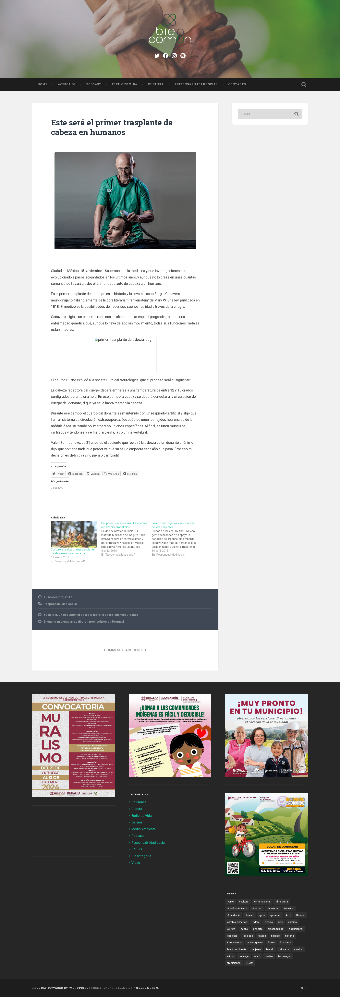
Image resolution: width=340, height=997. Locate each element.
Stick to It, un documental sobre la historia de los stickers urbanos (91, 615)
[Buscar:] (270, 114)
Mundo (270, 949)
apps (262, 915)
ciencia (269, 921)
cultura (231, 928)
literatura (285, 942)
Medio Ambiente (143, 829)
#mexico (257, 908)
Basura (300, 915)
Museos (284, 949)
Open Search (304, 84)
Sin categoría (141, 856)
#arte (230, 901)
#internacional (262, 901)
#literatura (282, 901)
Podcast (93, 84)
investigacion (255, 942)
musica (298, 949)
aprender (275, 915)
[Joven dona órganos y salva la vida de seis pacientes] (177, 539)
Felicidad (248, 935)
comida (292, 921)
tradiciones (233, 962)
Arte (288, 915)
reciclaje (244, 956)
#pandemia (233, 915)
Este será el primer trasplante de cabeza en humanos (112, 127)
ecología (232, 935)
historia (289, 935)
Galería (136, 822)
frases (262, 935)
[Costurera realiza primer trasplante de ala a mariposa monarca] (74, 534)
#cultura (244, 901)
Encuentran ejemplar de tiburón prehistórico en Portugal (84, 621)
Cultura (156, 84)
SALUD (136, 849)
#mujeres (273, 908)
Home (42, 84)
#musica (289, 908)
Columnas (138, 802)
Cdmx (255, 921)
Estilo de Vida (124, 84)
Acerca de (67, 84)
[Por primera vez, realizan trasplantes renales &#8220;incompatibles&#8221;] (126, 539)
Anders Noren (145, 987)
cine (280, 921)
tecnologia (284, 956)
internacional (234, 942)
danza (244, 928)
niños (230, 956)
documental (296, 928)
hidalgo (275, 935)
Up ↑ (304, 987)
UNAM (249, 962)
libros (271, 942)
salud (257, 956)
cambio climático (237, 921)
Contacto (237, 84)
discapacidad (276, 928)
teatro (269, 956)
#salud (249, 915)
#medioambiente (237, 908)
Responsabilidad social (196, 84)
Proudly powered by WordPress (60, 987)
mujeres (256, 949)
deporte (257, 928)
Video (135, 863)
